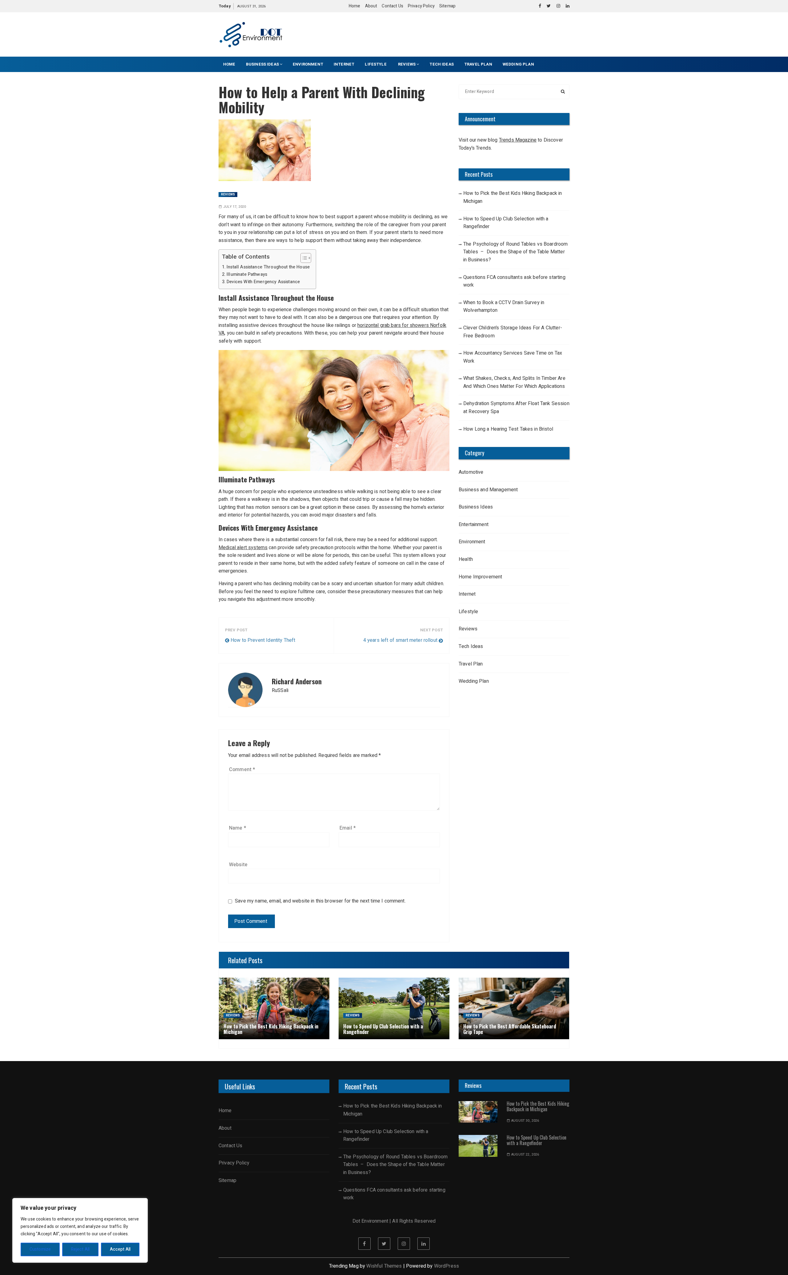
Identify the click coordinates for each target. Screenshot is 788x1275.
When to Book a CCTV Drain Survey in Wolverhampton (503, 306)
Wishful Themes (384, 1266)
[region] (80, 1230)
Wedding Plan (518, 64)
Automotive (471, 472)
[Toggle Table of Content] (303, 258)
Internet (344, 64)
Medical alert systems (243, 547)
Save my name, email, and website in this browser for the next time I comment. (320, 901)
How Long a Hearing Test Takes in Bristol (508, 429)
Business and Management (488, 489)
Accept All (120, 1249)
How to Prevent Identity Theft (263, 640)
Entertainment (473, 524)
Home (354, 6)
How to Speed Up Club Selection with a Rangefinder (506, 223)
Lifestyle (376, 64)
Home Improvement (480, 577)
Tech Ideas (441, 64)
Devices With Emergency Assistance (263, 282)
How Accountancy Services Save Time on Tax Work (512, 357)
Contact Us (392, 6)
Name (237, 828)
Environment (308, 64)
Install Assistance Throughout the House (268, 267)
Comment (242, 769)
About (371, 6)
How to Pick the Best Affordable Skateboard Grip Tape (509, 1029)
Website (238, 864)
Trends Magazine (518, 140)
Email (348, 828)
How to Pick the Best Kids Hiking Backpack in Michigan (512, 197)
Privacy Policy (421, 6)
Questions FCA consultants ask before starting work (514, 281)
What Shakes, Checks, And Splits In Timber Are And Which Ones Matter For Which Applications (514, 382)
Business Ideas (262, 64)
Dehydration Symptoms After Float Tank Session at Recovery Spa (516, 407)
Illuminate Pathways (247, 274)
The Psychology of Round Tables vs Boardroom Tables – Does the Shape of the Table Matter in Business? (515, 251)
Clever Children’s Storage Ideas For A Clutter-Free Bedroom (512, 332)
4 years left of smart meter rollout (400, 640)
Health (466, 559)
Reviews (407, 64)
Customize (40, 1249)
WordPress (446, 1266)
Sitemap (447, 6)
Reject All (80, 1249)
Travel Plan (478, 64)
